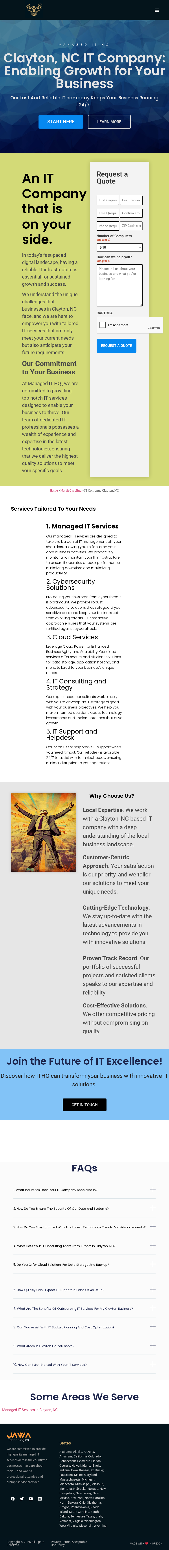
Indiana (64, 1470)
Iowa (74, 1470)
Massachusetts (70, 1479)
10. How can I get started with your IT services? (50, 1364)
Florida (96, 1461)
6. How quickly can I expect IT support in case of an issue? (58, 1290)
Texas (90, 1516)
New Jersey (83, 1493)
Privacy (56, 1542)
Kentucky (97, 1470)
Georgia (64, 1465)
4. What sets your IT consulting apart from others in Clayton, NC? (64, 1246)
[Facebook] (13, 1499)
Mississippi (82, 1484)
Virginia (78, 1521)
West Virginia (68, 1525)
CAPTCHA (105, 313)
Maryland (90, 1475)
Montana (65, 1488)
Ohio (82, 1502)
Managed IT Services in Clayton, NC (29, 1410)
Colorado (94, 1456)
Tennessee (78, 1516)
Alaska (77, 1451)
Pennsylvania (80, 1507)
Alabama (65, 1451)
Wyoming (100, 1525)
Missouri (97, 1484)
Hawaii (76, 1465)
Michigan (88, 1479)
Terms (66, 1542)
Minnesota (66, 1484)
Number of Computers (114, 237)
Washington (92, 1521)
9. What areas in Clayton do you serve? (43, 1346)
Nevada (93, 1488)
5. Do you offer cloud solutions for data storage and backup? (61, 1264)
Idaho (86, 1465)
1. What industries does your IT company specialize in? (55, 1190)
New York (76, 1498)
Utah (99, 1516)
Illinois (96, 1465)
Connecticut (67, 1461)
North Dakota (68, 1502)
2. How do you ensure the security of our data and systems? (61, 1208)
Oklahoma (94, 1502)
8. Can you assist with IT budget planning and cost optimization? (63, 1327)
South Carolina (79, 1512)
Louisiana (66, 1475)
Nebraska (79, 1488)
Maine (78, 1475)
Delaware (83, 1461)
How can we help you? (114, 258)
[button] (157, 10)
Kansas (84, 1470)
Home (54, 490)
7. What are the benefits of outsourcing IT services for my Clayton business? (73, 1308)
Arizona (89, 1451)
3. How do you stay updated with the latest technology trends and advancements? (79, 1227)
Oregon (64, 1507)
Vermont (65, 1521)
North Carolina (71, 490)
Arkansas (65, 1456)
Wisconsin (85, 1525)
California (80, 1456)
